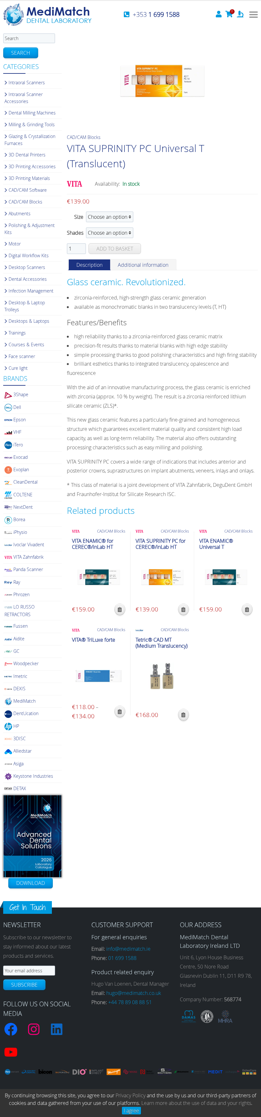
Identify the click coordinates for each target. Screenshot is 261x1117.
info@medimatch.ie (128, 948)
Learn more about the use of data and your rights (196, 1103)
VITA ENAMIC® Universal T (216, 544)
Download (30, 882)
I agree (131, 1110)
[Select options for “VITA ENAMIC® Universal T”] (247, 609)
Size (78, 216)
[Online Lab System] (240, 14)
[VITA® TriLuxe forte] (98, 676)
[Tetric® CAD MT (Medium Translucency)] (162, 676)
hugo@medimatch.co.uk (133, 992)
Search (20, 52)
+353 (156, 14)
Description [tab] (89, 264)
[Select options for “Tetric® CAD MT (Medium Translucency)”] (183, 715)
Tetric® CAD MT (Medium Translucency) (161, 643)
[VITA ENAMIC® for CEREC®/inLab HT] (98, 577)
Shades (75, 232)
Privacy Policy (130, 1095)
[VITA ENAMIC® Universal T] (226, 577)
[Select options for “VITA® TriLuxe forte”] (119, 711)
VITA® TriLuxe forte (93, 640)
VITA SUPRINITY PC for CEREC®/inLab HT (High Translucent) (161, 547)
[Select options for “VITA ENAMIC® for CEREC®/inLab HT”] (119, 609)
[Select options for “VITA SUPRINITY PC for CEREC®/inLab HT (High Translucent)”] (183, 609)
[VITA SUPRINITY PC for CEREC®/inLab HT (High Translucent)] (162, 577)
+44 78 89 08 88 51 (130, 1002)
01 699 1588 (122, 958)
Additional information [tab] (143, 264)
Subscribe (24, 984)
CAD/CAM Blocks (84, 137)
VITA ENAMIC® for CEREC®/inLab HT (92, 544)
